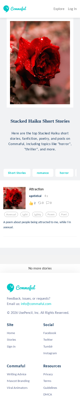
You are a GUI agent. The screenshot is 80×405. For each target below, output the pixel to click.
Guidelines (50, 388)
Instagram (50, 353)
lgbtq (37, 214)
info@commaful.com (36, 304)
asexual (11, 214)
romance (43, 173)
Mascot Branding (18, 381)
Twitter (48, 340)
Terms (47, 381)
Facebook (49, 333)
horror (64, 173)
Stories (11, 340)
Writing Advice (16, 374)
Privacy (48, 374)
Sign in (11, 346)
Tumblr (48, 346)
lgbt (25, 214)
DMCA (47, 394)
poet (64, 214)
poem (51, 214)
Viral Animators (17, 388)
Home (11, 333)
